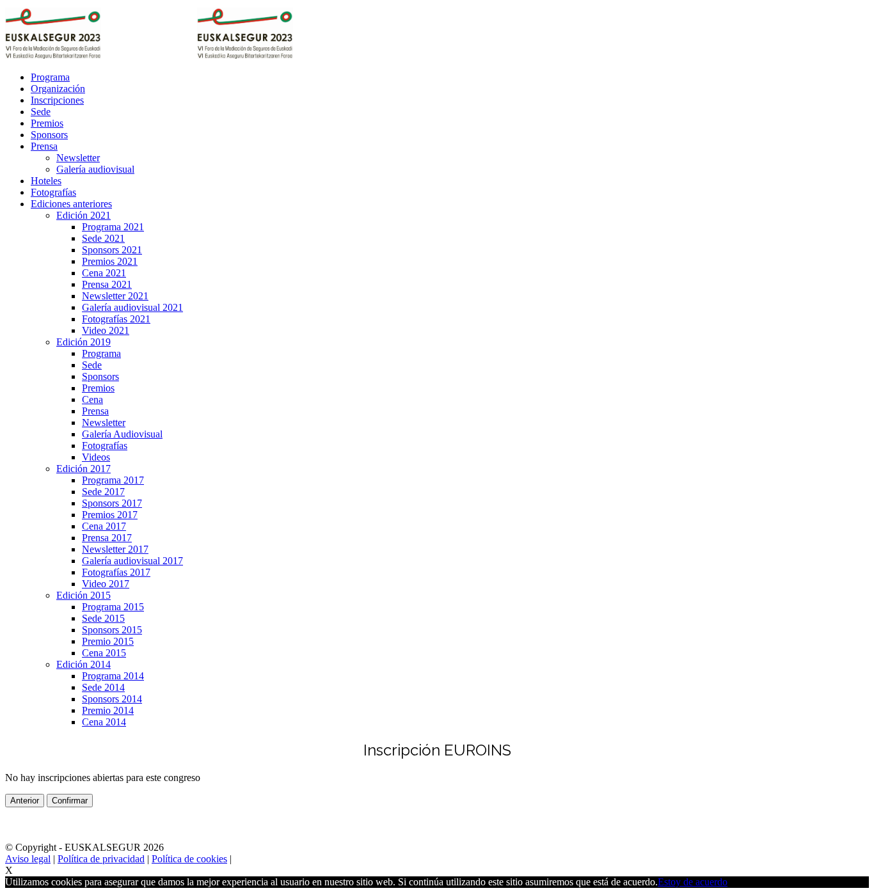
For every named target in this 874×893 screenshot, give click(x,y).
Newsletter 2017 (115, 549)
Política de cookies (189, 858)
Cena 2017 (104, 526)
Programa (50, 77)
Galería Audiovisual (122, 434)
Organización (58, 88)
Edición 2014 (83, 664)
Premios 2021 (110, 261)
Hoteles (46, 180)
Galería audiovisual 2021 (132, 307)
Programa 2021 (113, 226)
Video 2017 (105, 583)
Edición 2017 (83, 468)
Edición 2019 (83, 341)
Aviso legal (28, 858)
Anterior (24, 800)
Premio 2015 (108, 641)
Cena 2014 (104, 721)
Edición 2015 (83, 595)
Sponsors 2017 (112, 503)
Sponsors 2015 (112, 629)
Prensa (44, 146)
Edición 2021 (83, 215)
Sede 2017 (103, 491)
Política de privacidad (101, 858)
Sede (41, 111)
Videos (96, 457)
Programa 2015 (113, 606)
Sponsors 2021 (112, 249)
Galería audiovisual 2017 (132, 560)
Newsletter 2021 (115, 295)
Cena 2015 (104, 652)
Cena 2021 (104, 272)
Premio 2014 (108, 710)
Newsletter (78, 157)
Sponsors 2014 (112, 698)
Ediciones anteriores (71, 203)
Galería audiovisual (95, 169)
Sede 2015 (103, 618)
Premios (47, 123)
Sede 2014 (103, 687)
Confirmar (70, 800)
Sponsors (49, 134)
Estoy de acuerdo (692, 881)
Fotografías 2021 (116, 318)
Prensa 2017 (107, 537)
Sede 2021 (103, 238)
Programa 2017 (113, 480)
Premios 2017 (110, 514)
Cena (92, 399)
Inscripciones (57, 100)
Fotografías (53, 192)
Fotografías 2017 (116, 572)
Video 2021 (105, 330)
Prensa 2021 (107, 284)
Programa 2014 (113, 675)
